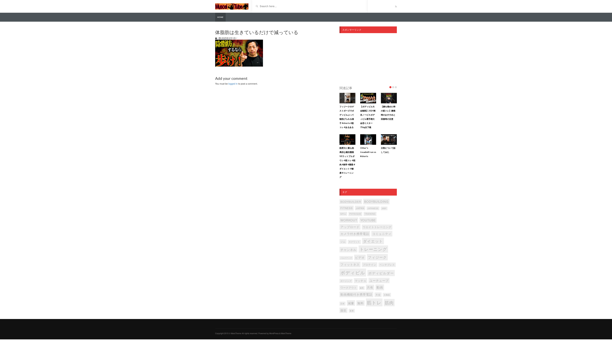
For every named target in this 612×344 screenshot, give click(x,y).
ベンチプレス (387, 264)
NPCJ (343, 213)
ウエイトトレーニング (377, 227)
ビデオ (360, 257)
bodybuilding (376, 201)
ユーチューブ (379, 280)
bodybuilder (350, 202)
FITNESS (346, 208)
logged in (233, 83)
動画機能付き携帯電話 (356, 294)
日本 (342, 303)
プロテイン (369, 264)
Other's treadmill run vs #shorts (368, 152)
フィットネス (350, 264)
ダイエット (373, 241)
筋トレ (374, 302)
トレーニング (373, 249)
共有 (370, 287)
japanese (373, 208)
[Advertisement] (368, 58)
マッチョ (360, 281)
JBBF (384, 208)
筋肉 (389, 302)
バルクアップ (346, 258)
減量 (351, 303)
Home (220, 17)
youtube (368, 220)
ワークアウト (348, 287)
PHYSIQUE (355, 213)
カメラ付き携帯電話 (354, 233)
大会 (378, 294)
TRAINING (369, 213)
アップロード (350, 227)
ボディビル (352, 272)
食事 (352, 310)
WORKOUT (348, 220)
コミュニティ (381, 233)
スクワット (354, 241)
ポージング (346, 280)
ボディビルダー (381, 273)
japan (360, 208)
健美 (362, 288)
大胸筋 (387, 295)
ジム (343, 241)
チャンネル (348, 249)
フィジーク (377, 257)
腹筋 (343, 310)
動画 (379, 287)
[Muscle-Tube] (231, 6)
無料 (360, 303)
